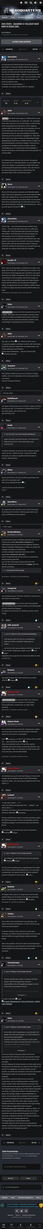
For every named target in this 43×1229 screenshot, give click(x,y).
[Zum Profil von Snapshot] (4, 367)
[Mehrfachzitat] (2, 93)
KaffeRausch (31, 434)
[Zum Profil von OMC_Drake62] (4, 626)
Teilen (11, 1178)
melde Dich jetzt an (20, 1156)
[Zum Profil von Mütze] (4, 471)
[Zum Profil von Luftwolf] (4, 796)
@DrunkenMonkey (8, 603)
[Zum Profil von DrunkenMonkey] (4, 533)
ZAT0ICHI (7, 32)
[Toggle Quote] (5, 434)
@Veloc (5, 118)
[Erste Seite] (2, 49)
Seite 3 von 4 (23, 49)
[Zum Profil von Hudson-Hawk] (4, 723)
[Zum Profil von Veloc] (4, 306)
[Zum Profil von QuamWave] (4, 503)
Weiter (35, 49)
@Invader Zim (7, 312)
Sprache (10, 1215)
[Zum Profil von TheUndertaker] (4, 964)
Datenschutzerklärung (28, 1215)
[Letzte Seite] (40, 49)
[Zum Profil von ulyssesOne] (4, 58)
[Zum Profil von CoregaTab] (4, 589)
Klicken (29, 564)
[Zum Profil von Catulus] (4, 915)
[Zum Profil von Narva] (4, 186)
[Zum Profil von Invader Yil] (4, 262)
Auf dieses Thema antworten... (16, 1167)
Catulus (28, 1027)
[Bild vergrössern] (21, 1002)
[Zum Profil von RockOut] (4, 888)
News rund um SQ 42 (21, 34)
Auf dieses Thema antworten (21, 42)
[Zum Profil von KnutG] (4, 426)
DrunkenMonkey (31, 634)
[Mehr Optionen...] (39, 58)
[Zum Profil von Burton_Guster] (4, 693)
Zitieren (8, 93)
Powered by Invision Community (21, 1217)
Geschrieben (17, 59)
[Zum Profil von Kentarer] (4, 671)
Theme (17, 1215)
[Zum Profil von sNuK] (4, 112)
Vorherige (9, 49)
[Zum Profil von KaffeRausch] (4, 400)
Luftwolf (28, 853)
